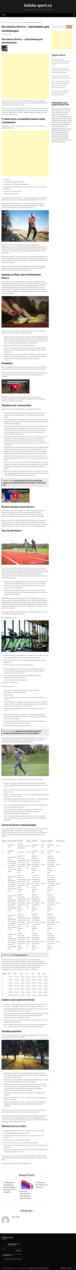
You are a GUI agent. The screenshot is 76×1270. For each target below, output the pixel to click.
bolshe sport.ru (38, 5)
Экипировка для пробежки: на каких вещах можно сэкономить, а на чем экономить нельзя (62, 70)
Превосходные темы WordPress (39, 1268)
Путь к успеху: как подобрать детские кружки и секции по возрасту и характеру (60, 92)
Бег (9, 22)
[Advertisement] (25, 76)
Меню (3, 15)
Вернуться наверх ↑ (67, 1268)
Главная (3, 22)
